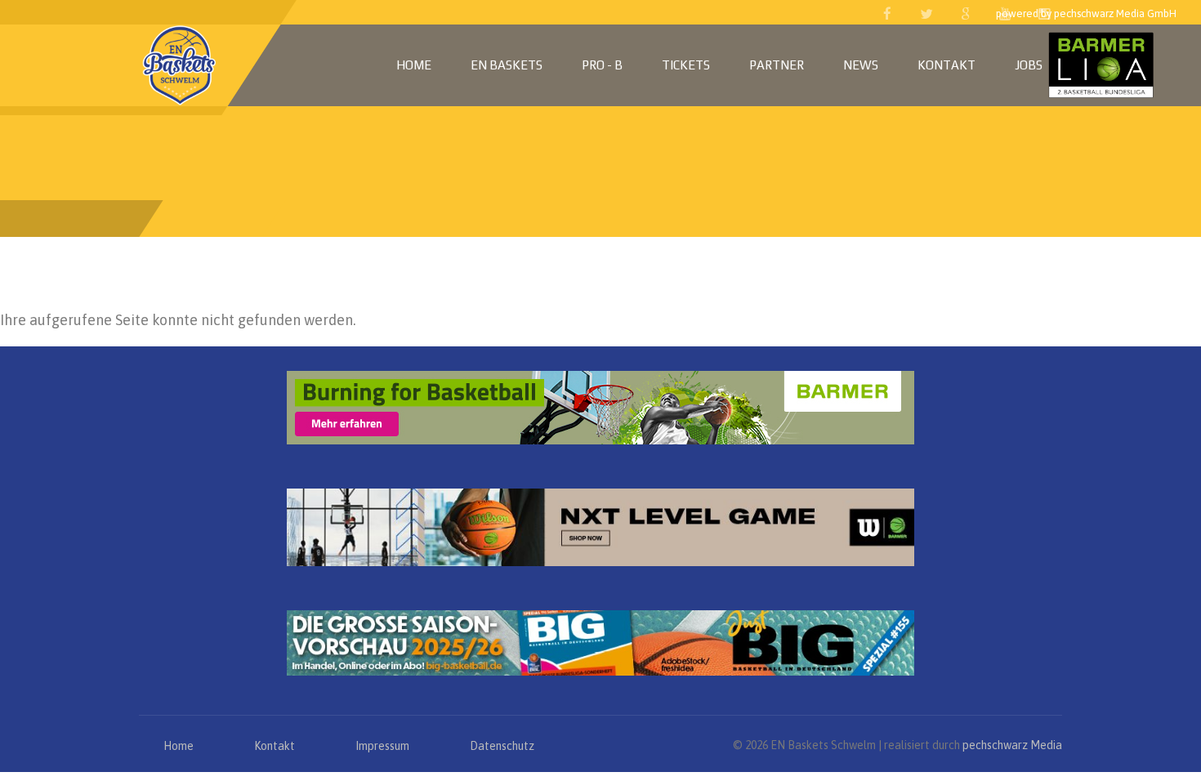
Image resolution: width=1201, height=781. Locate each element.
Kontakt (946, 65)
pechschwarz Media (1012, 745)
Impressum (382, 745)
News (860, 65)
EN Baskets (506, 65)
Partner (776, 65)
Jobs (1029, 65)
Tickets (686, 65)
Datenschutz (502, 745)
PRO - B (602, 65)
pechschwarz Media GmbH (1115, 13)
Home (413, 65)
